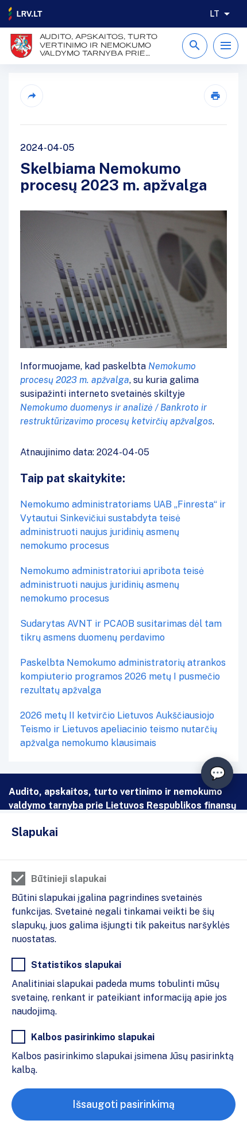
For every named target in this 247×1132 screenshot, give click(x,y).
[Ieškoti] (194, 45)
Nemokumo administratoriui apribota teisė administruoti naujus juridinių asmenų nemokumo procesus (112, 584)
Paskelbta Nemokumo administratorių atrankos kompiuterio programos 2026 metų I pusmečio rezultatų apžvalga (123, 676)
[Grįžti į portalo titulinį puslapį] (26, 14)
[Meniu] (225, 45)
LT (214, 13)
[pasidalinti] (31, 95)
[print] (215, 95)
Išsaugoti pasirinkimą (123, 1104)
